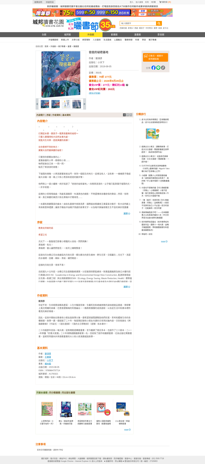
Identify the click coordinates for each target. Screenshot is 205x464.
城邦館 (67, 34)
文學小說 (75, 40)
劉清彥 (99, 58)
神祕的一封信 (147, 234)
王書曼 (48, 357)
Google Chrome (67, 461)
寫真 (160, 28)
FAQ (61, 450)
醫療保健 (128, 40)
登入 (131, 2)
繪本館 (48, 364)
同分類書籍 (54, 392)
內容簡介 (40, 115)
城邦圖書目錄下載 (94, 458)
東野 (155, 28)
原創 (136, 28)
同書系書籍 (42, 392)
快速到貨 (50, 2)
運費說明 (38, 2)
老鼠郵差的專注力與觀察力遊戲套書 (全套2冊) (85, 424)
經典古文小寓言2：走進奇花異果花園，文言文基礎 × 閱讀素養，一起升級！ (155, 159)
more (163, 241)
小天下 (101, 62)
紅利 (147, 2)
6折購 (153, 2)
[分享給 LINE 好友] (158, 68)
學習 (144, 40)
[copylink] (163, 68)
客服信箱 (137, 458)
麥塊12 (130, 28)
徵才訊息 (54, 458)
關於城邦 (45, 458)
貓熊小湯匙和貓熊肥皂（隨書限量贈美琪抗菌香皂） (103, 424)
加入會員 (139, 2)
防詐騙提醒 (118, 458)
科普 (137, 40)
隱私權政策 (107, 458)
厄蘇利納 (123, 28)
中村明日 (149, 28)
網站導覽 (72, 458)
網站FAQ (63, 458)
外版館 (90, 34)
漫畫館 (137, 34)
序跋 (48, 115)
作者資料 (56, 115)
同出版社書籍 (68, 392)
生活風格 (107, 40)
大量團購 (81, 458)
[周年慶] (102, 16)
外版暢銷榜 (53, 40)
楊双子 (141, 28)
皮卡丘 (165, 28)
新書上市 (65, 40)
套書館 (114, 34)
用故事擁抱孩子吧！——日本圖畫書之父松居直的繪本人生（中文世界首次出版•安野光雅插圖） (155, 215)
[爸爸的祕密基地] (45, 108)
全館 (44, 34)
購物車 (166, 2)
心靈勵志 (118, 40)
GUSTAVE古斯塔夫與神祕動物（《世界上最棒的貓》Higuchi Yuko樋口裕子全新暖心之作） (155, 168)
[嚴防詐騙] (102, 8)
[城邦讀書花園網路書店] (48, 31)
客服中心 (128, 458)
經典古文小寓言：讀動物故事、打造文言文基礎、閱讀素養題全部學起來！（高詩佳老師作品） (155, 149)
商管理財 (86, 40)
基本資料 (66, 115)
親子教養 (152, 40)
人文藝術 (97, 40)
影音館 (161, 34)
